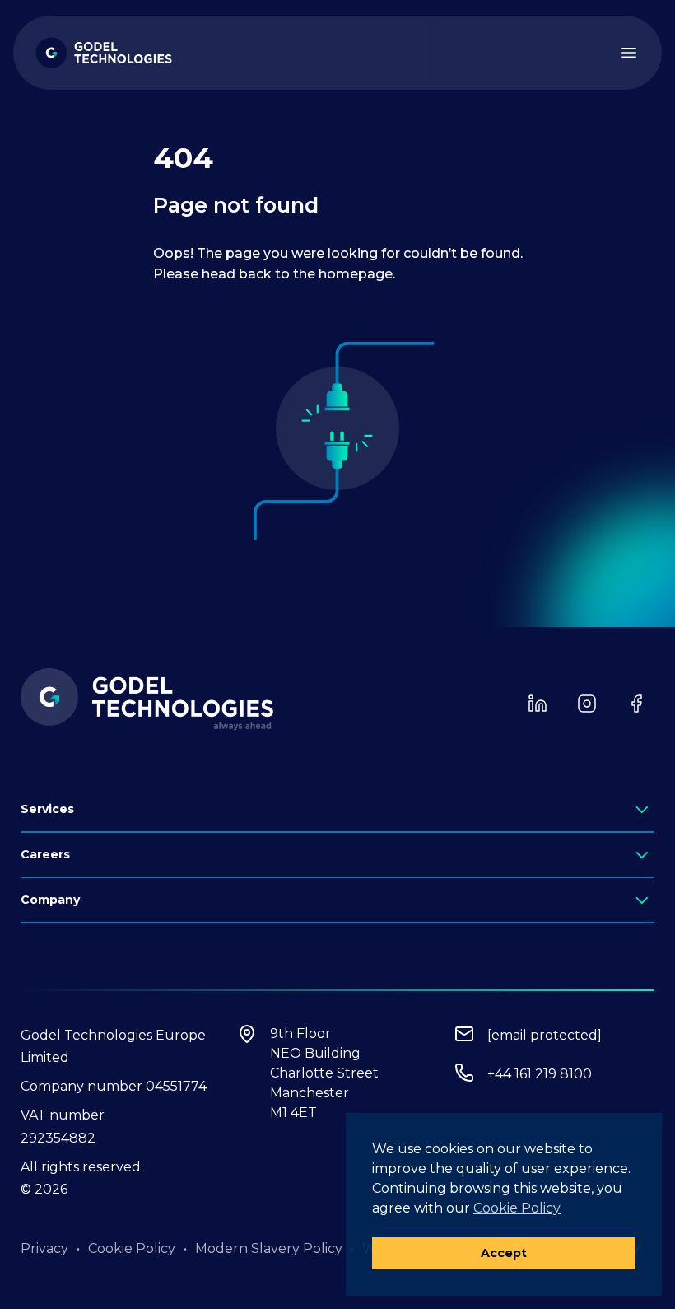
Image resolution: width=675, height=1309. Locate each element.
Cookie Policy (131, 1248)
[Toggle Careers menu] (643, 856)
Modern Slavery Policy (268, 1248)
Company (50, 899)
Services (47, 809)
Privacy (44, 1248)
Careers (45, 854)
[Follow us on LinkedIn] (537, 703)
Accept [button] (504, 1253)
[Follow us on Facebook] (636, 703)
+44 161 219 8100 (539, 1074)
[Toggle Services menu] (643, 811)
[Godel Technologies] (104, 52)
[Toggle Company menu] (643, 901)
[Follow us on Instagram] (587, 703)
